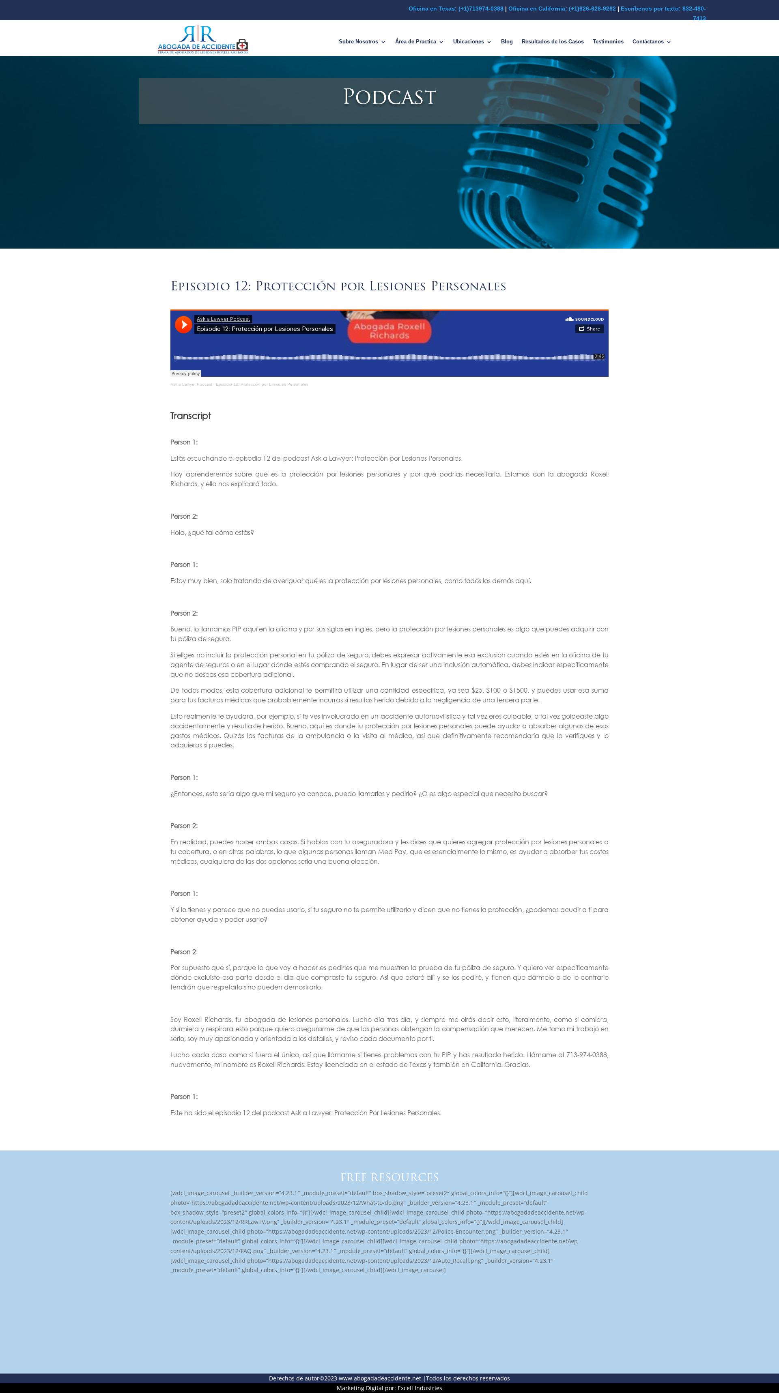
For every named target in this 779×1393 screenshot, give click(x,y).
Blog (507, 42)
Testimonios (608, 42)
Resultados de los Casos (553, 42)
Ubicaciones (468, 42)
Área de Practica (415, 42)
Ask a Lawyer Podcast (191, 384)
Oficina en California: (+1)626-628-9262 (562, 8)
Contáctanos (648, 42)
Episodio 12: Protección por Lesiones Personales (262, 384)
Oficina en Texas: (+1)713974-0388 (456, 8)
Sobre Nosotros (358, 42)
